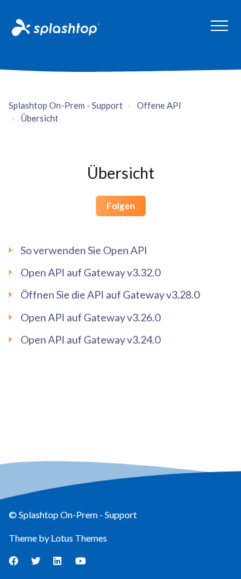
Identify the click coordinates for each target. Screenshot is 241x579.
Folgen (120, 205)
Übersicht (39, 118)
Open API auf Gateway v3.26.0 (90, 317)
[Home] (54, 27)
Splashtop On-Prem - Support (66, 105)
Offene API (159, 105)
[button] (219, 25)
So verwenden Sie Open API (83, 250)
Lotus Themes (79, 537)
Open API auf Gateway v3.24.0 (90, 339)
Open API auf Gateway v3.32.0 (90, 272)
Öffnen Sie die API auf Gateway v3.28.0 (109, 294)
